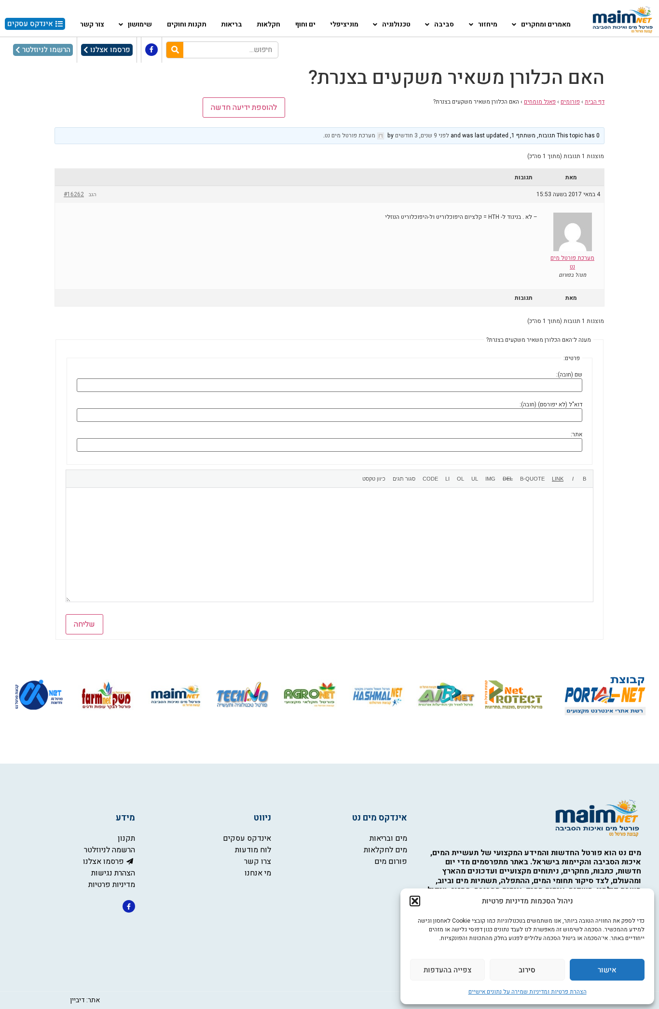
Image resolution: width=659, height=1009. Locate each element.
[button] (415, 901)
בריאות (231, 24)
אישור (607, 970)
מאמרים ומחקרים (546, 24)
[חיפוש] (174, 50)
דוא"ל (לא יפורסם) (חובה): (551, 404)
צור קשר (92, 24)
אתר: (576, 434)
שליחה (84, 624)
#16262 (74, 194)
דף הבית (594, 101)
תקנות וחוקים (186, 24)
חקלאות (268, 24)
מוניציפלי (344, 24)
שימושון (140, 24)
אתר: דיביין (85, 1000)
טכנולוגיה (396, 24)
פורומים (570, 101)
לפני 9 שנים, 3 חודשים (422, 135)
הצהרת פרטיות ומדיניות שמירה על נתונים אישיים (527, 991)
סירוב (527, 970)
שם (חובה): (569, 374)
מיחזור (487, 24)
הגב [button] (92, 194)
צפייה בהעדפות (447, 970)
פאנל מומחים (540, 101)
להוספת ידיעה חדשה (244, 107)
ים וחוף (305, 24)
